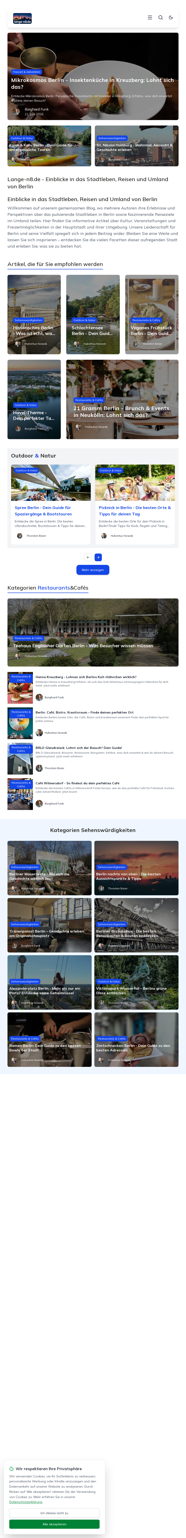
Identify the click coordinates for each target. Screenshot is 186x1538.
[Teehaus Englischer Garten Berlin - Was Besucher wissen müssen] (93, 632)
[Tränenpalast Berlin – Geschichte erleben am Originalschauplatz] (49, 925)
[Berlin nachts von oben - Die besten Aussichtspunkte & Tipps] (136, 868)
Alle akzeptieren (54, 1524)
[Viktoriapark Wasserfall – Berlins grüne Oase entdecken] (136, 982)
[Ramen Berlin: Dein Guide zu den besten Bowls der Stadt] (49, 1039)
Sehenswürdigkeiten (112, 138)
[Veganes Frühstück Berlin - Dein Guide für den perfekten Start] (152, 314)
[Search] (160, 17)
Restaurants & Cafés (146, 320)
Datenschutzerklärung (25, 1502)
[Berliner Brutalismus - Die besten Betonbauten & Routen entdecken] (136, 925)
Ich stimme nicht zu (54, 1513)
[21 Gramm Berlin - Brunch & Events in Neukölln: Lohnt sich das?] (122, 399)
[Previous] (88, 557)
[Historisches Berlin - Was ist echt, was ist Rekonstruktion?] (34, 314)
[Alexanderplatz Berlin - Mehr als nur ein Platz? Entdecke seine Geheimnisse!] (49, 982)
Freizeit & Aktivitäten (26, 72)
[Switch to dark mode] (171, 17)
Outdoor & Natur (22, 138)
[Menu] (149, 17)
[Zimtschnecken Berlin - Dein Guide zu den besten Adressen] (136, 1039)
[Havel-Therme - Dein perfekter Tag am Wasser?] (34, 399)
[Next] (98, 557)
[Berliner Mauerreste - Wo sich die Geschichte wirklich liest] (49, 868)
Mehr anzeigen (93, 570)
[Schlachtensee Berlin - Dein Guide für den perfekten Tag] (93, 314)
